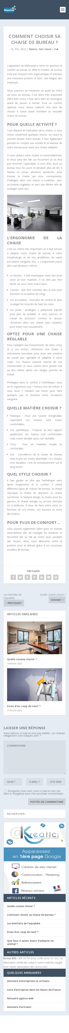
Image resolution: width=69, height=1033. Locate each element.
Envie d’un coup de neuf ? (24, 706)
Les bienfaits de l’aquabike (23, 923)
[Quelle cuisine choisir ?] (34, 638)
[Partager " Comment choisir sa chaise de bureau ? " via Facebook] (13, 577)
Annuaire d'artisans (19, 1007)
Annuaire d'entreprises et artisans (28, 981)
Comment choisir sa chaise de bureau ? (31, 914)
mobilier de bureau (51, 69)
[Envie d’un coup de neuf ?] (34, 684)
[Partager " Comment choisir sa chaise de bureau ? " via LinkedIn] (41, 577)
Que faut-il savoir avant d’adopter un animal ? (30, 942)
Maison (33, 49)
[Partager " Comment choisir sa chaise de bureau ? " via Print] (55, 577)
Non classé (45, 49)
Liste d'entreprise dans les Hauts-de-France (34, 989)
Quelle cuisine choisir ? (22, 659)
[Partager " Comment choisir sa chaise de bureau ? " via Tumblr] (27, 577)
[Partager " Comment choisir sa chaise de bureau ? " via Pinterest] (34, 577)
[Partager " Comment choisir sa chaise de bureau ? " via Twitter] (20, 577)
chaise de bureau (17, 115)
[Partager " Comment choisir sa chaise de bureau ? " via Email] (48, 577)
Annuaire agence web (20, 998)
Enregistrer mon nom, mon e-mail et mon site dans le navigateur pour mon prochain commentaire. (34, 792)
